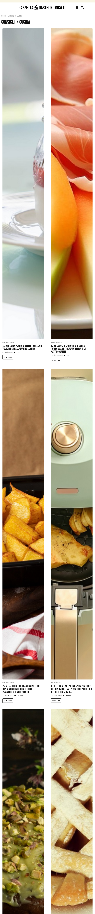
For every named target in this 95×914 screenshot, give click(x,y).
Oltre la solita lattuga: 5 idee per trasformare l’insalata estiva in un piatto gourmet (68, 349)
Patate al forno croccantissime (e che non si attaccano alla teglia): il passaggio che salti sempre (21, 689)
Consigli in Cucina (8, 342)
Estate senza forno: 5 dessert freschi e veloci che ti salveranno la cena (22, 347)
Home (3, 16)
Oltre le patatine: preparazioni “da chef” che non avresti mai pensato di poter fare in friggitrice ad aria (71, 689)
